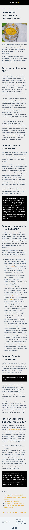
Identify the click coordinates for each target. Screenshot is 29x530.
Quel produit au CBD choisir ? (12, 501)
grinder (9, 173)
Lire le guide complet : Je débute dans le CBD (14, 512)
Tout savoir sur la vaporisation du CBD (14, 503)
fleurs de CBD (10, 299)
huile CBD (12, 266)
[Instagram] (16, 528)
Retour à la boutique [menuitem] (21, 523)
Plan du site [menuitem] (19, 519)
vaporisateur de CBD (14, 429)
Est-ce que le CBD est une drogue (13, 495)
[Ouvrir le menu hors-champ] (2, 2)
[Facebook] (13, 528)
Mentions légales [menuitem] (20, 521)
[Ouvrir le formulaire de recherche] (25, 2)
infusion (13, 296)
